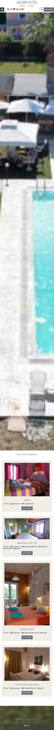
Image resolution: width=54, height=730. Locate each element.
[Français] (17, 9)
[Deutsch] (14, 9)
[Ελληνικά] (11, 9)
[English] (8, 9)
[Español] (22, 9)
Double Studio (27, 629)
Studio (27, 500)
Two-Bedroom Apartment (27, 684)
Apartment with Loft (27, 543)
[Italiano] (20, 9)
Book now (49, 9)
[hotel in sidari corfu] (27, 3)
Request (27, 726)
